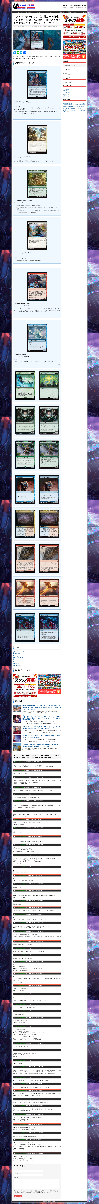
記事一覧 (20, 12)
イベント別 (45, 12)
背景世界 (69, 12)
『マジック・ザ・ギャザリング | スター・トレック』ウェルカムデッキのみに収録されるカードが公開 (41, 727)
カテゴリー (65, 73)
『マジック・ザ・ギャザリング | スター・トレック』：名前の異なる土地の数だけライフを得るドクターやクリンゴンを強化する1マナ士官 (41, 718)
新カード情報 (28, 12)
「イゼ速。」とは (67, 92)
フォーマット (53, 12)
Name (15, 1168)
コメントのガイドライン (69, 94)
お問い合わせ (66, 96)
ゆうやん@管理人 (34, 26)
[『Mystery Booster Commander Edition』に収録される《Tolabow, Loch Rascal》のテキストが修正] (17, 750)
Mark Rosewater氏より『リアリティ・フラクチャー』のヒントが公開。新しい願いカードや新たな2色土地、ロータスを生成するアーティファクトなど (41, 707)
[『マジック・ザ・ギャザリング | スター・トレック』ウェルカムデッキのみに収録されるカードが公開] (17, 732)
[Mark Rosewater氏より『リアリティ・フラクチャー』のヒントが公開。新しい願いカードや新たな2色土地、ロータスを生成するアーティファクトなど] (17, 711)
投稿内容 (16, 1177)
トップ (14, 12)
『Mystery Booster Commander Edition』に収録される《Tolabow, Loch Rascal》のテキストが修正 (40, 745)
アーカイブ (65, 82)
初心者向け (61, 12)
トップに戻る (66, 89)
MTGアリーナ (36, 12)
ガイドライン (27, 1191)
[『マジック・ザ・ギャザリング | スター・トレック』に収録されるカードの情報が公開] (17, 741)
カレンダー (76, 12)
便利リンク (83, 12)
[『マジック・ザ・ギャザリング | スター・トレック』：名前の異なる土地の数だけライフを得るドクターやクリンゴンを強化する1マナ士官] (17, 722)
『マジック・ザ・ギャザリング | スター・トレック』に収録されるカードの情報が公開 (41, 736)
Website (16, 1173)
